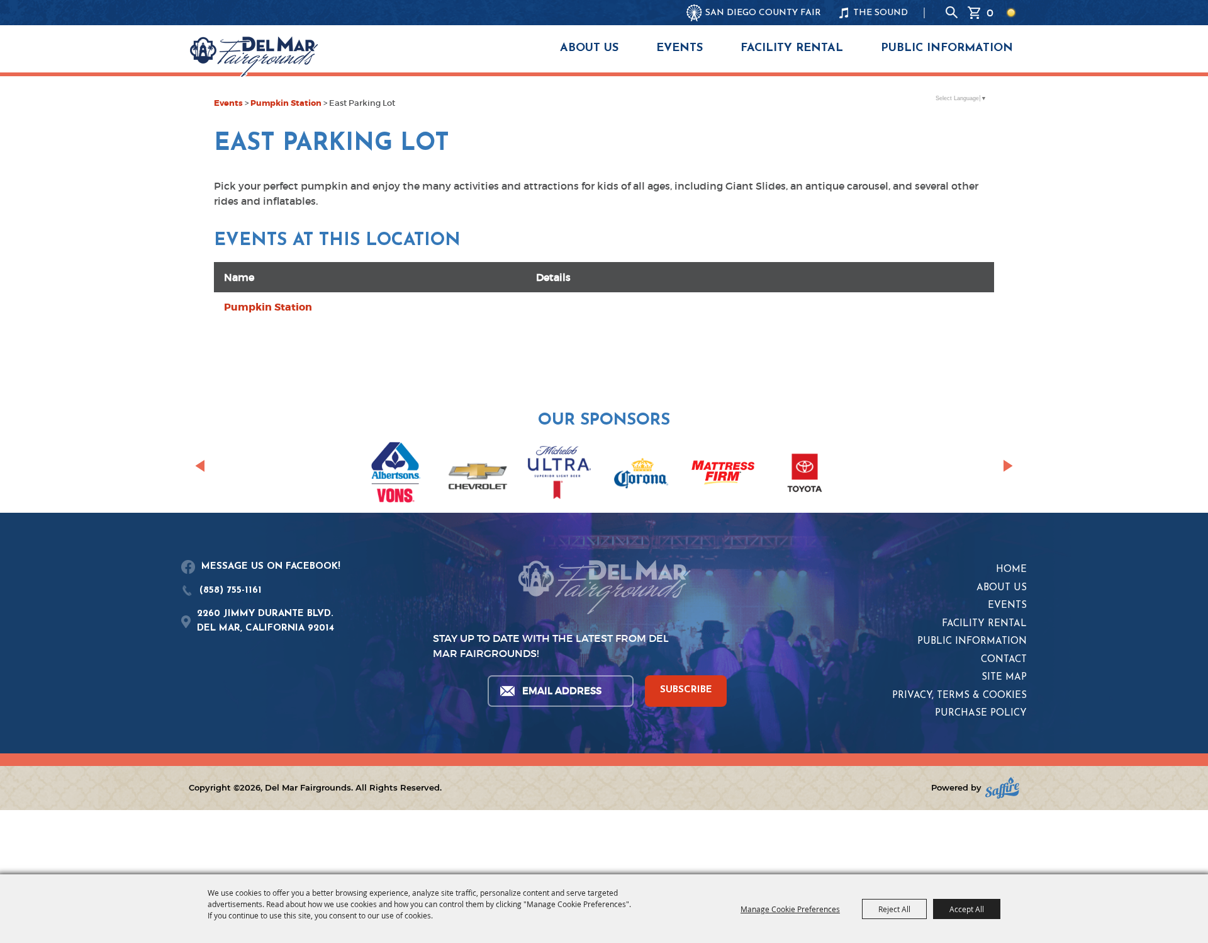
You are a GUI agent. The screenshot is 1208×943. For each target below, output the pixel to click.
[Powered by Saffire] (1002, 788)
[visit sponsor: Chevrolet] (477, 475)
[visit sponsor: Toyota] (804, 475)
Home (1011, 569)
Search (952, 12)
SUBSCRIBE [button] (686, 690)
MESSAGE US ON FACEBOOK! (270, 566)
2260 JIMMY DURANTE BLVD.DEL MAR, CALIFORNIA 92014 (265, 621)
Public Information (947, 48)
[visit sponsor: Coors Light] (559, 474)
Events (679, 48)
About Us (589, 48)
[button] (199, 466)
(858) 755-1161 (230, 590)
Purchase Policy (981, 713)
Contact (1004, 660)
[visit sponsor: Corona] (641, 475)
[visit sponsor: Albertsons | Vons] (395, 474)
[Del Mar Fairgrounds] (254, 56)
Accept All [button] (966, 909)
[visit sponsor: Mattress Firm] (723, 474)
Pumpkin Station (286, 103)
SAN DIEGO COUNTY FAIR (763, 13)
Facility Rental (792, 48)
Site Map (1004, 677)
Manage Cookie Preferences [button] (790, 909)
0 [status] (990, 12)
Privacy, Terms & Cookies (959, 695)
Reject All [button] (894, 909)
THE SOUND (880, 13)
